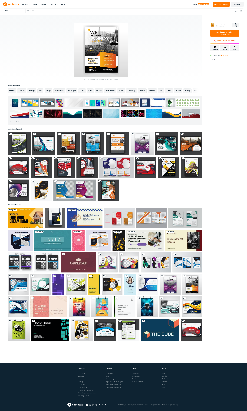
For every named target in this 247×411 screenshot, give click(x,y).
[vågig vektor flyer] (191, 143)
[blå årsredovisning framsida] (18, 284)
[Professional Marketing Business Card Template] (58, 284)
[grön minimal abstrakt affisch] (19, 330)
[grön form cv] (128, 330)
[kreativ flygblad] (41, 167)
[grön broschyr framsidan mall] (40, 284)
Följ (236, 26)
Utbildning (81, 384)
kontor (121, 91)
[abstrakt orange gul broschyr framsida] (112, 284)
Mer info (214, 60)
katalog (187, 91)
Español (164, 376)
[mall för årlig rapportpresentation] (192, 306)
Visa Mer (191, 113)
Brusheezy (81, 373)
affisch (169, 91)
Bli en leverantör (137, 382)
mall (40, 91)
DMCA (108, 376)
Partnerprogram (111, 379)
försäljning (131, 91)
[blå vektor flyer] (92, 143)
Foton (35, 4)
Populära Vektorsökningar (114, 382)
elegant (178, 91)
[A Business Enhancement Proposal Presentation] (145, 240)
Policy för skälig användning (170, 405)
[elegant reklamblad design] (129, 262)
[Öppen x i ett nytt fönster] (102, 405)
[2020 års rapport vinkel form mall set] (156, 262)
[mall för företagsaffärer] (116, 167)
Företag (80, 382)
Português (165, 379)
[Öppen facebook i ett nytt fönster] (87, 405)
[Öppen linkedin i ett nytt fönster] (93, 405)
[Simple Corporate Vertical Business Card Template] (130, 284)
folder (82, 91)
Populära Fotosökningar (113, 384)
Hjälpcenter (135, 373)
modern (99, 91)
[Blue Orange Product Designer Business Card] (84, 218)
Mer (62, 4)
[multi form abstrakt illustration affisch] (101, 306)
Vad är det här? (224, 55)
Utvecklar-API (82, 387)
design (48, 91)
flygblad (22, 91)
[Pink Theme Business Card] (78, 240)
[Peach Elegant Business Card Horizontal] (48, 306)
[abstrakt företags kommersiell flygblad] (192, 284)
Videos (43, 4)
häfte (90, 91)
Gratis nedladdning (224, 33)
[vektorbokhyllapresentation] (18, 167)
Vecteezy (81, 376)
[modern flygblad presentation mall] (18, 306)
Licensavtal (109, 373)
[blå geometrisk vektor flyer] (166, 143)
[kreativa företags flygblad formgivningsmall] (119, 218)
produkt (142, 91)
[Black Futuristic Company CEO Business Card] (50, 330)
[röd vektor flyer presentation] (145, 167)
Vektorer (25, 4)
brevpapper (72, 91)
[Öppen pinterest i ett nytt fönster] (96, 405)
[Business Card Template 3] (78, 262)
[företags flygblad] (19, 143)
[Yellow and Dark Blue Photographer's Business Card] (94, 284)
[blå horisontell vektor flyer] (105, 330)
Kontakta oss (136, 376)
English (164, 373)
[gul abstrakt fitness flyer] (82, 330)
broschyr (32, 91)
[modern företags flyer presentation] (41, 190)
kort (160, 91)
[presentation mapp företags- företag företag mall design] (20, 240)
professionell (110, 91)
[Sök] (235, 11)
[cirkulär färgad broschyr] (108, 262)
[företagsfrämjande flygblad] (68, 143)
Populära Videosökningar (114, 387)
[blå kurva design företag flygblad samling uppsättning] (187, 262)
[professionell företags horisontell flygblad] (43, 143)
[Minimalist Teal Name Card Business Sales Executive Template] (52, 240)
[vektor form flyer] (168, 167)
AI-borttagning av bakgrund (87, 393)
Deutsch (165, 382)
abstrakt (152, 91)
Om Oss (134, 379)
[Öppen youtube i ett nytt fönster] (105, 405)
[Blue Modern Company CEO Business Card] (160, 330)
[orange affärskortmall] (117, 143)
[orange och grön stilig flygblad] (108, 190)
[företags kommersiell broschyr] (142, 143)
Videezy (80, 379)
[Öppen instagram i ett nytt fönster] (90, 405)
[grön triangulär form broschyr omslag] (76, 284)
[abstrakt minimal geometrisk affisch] (79, 306)
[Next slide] (199, 90)
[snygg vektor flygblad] (191, 167)
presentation (59, 91)
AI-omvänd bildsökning (85, 390)
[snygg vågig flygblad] (64, 167)
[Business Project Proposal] (183, 240)
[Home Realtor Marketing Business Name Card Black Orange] (25, 218)
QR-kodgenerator (83, 396)
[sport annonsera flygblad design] (169, 306)
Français (165, 384)
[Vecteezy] (11, 4)
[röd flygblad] (87, 167)
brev (195, 91)
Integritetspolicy (155, 405)
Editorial (53, 4)
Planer (195, 4)
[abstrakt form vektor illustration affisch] (147, 306)
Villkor (147, 405)
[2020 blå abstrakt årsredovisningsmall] (148, 284)
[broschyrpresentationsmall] (18, 190)
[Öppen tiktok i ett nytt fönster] (99, 405)
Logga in (237, 4)
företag (12, 91)
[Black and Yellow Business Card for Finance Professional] (118, 240)
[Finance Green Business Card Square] (124, 306)
